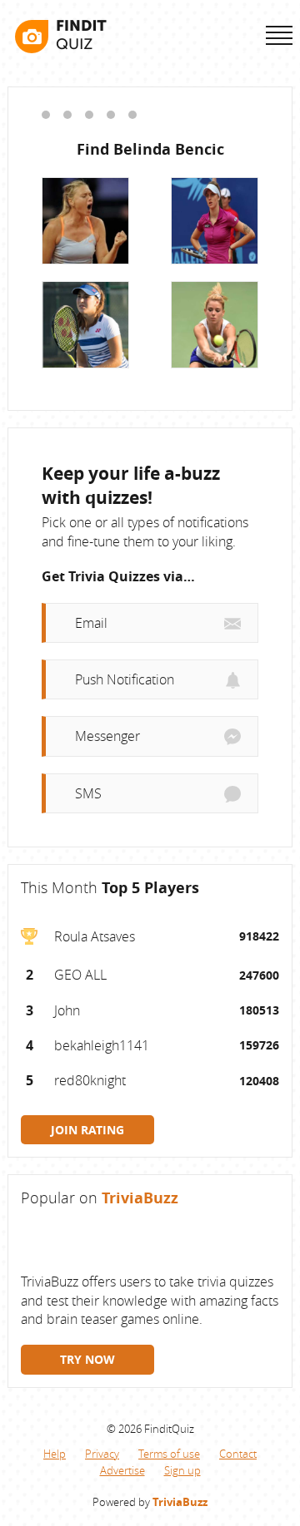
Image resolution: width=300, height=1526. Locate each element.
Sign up (182, 1470)
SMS (88, 793)
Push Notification (124, 679)
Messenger (107, 736)
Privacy (102, 1453)
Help (54, 1453)
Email (91, 623)
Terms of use (169, 1453)
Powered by (150, 1501)
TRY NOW (87, 1359)
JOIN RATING (87, 1130)
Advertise (122, 1470)
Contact (238, 1453)
